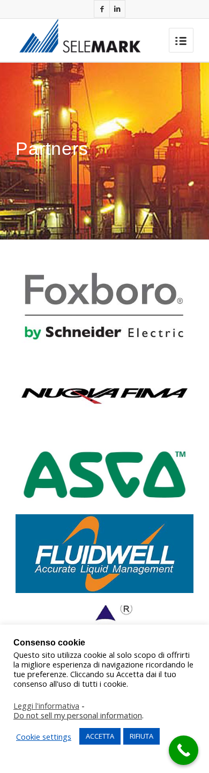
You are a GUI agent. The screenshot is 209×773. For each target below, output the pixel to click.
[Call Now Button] (183, 750)
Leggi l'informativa (46, 705)
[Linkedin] (117, 9)
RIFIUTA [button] (141, 736)
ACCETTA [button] (100, 736)
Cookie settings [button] (43, 736)
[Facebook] (101, 9)
